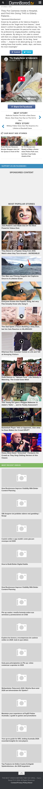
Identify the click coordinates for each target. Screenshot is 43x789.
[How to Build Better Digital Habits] (21, 553)
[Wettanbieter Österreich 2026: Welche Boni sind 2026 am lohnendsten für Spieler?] (21, 677)
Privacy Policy (22, 783)
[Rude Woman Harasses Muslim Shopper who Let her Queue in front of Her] (11, 141)
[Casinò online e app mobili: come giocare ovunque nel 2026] (21, 528)
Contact (14, 783)
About (30, 783)
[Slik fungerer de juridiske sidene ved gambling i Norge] (21, 503)
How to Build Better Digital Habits (15, 564)
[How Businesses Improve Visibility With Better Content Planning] (21, 478)
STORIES (4, 7)
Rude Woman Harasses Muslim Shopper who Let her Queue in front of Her (10, 149)
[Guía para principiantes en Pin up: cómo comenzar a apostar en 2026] (21, 652)
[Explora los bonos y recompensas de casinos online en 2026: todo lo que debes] (21, 627)
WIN (10, 7)
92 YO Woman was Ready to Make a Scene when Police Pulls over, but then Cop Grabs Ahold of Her (30, 151)
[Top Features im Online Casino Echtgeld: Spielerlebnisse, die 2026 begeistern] (21, 753)
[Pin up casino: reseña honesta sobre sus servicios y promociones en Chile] (21, 602)
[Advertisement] (17, 189)
